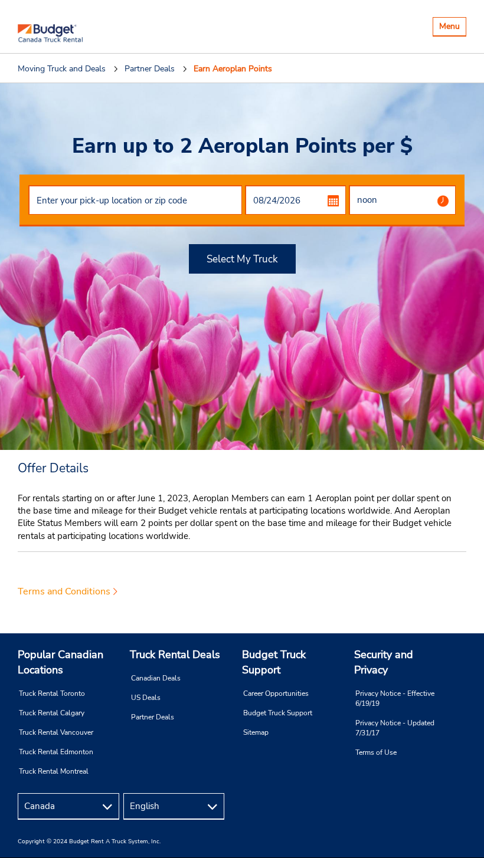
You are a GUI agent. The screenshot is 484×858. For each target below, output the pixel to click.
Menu (452, 28)
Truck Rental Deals (175, 654)
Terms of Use (376, 752)
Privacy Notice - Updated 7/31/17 (394, 728)
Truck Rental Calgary (51, 713)
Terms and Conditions (64, 591)
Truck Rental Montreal (54, 771)
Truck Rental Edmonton (56, 752)
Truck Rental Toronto (52, 693)
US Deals (146, 697)
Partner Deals (152, 717)
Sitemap (256, 732)
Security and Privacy (383, 662)
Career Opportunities (276, 693)
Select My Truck (242, 259)
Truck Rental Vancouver (56, 732)
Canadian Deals (156, 678)
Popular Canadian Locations (60, 662)
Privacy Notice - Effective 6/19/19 (394, 698)
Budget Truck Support (274, 662)
